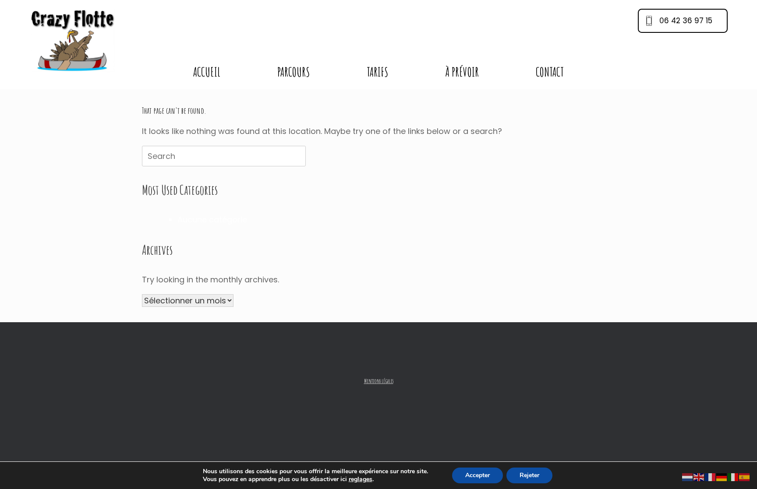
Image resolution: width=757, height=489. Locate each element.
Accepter (477, 475)
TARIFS (377, 72)
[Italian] (733, 477)
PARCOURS (293, 72)
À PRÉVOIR (462, 72)
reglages (360, 479)
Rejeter (529, 475)
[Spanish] (744, 477)
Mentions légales (378, 380)
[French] (710, 477)
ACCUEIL (206, 72)
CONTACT (550, 72)
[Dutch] (687, 477)
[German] (722, 477)
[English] (699, 477)
